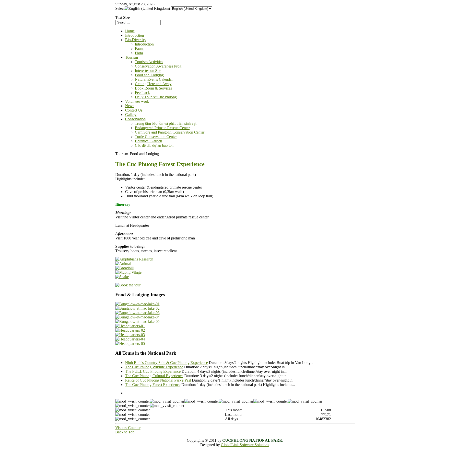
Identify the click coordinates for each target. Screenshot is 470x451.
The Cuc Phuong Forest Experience (152, 385)
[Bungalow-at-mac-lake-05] (137, 321)
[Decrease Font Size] (117, 13)
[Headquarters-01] (130, 326)
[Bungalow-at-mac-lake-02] (137, 308)
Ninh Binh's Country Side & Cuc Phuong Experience (166, 363)
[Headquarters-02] (130, 330)
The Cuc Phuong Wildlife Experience (154, 367)
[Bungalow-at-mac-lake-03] (137, 313)
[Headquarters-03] (130, 335)
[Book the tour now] (128, 285)
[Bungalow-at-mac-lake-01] (137, 304)
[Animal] (123, 263)
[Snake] (122, 277)
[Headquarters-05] (130, 343)
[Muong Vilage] (128, 272)
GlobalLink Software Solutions (245, 445)
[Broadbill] (124, 268)
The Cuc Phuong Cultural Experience (154, 376)
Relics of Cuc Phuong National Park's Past (158, 380)
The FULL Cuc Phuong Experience (153, 371)
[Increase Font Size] (115, 13)
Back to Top (124, 432)
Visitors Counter (128, 428)
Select (120, 8)
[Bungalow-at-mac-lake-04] (137, 317)
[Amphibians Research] (134, 259)
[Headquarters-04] (130, 339)
